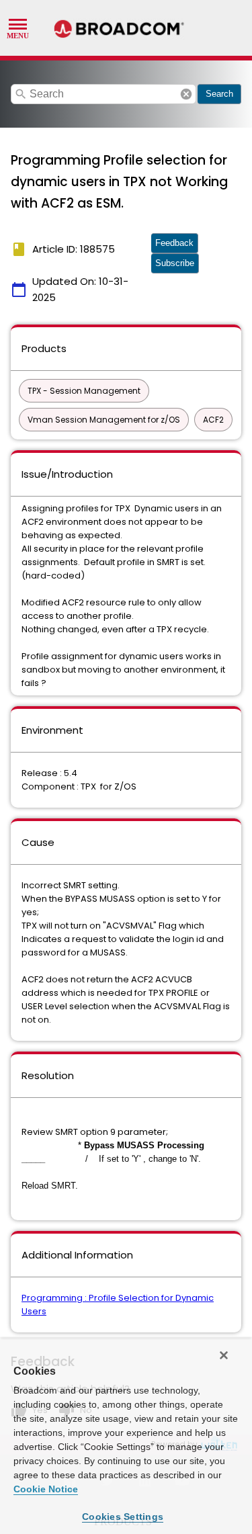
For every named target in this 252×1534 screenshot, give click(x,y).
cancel (186, 94)
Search (219, 94)
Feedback (174, 243)
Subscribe (174, 263)
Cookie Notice (45, 1489)
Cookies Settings (122, 1516)
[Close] (224, 1355)
